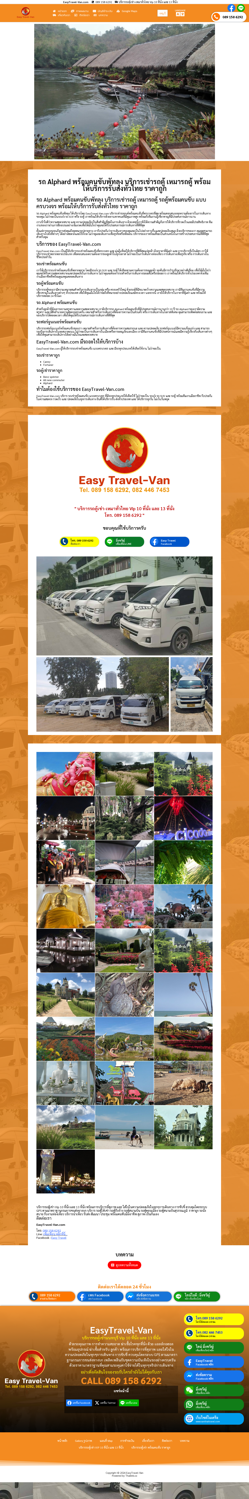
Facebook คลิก (204, 1364)
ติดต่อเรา (75, 544)
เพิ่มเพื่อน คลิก (203, 1393)
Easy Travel (168, 540)
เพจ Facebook (99, 1295)
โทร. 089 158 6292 (82, 540)
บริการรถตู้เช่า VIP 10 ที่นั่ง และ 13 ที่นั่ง (101, 1447)
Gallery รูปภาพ (83, 1440)
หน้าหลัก (62, 1440)
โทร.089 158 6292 (209, 1318)
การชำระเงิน (127, 1440)
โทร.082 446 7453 (209, 1332)
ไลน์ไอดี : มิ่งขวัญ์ (197, 1295)
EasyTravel (204, 1360)
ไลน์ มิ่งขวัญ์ (205, 1346)
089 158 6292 (233, 17)
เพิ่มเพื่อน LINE (123, 544)
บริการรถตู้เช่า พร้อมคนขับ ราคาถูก (150, 1447)
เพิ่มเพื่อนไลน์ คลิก (205, 1350)
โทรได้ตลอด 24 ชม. (206, 1322)
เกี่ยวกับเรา (148, 1440)
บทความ (184, 1440)
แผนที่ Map (106, 1440)
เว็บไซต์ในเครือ (207, 1417)
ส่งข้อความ (204, 1375)
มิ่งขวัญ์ (120, 540)
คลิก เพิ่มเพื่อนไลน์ (193, 1298)
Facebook (166, 544)
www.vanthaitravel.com (208, 1421)
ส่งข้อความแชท (148, 1295)
